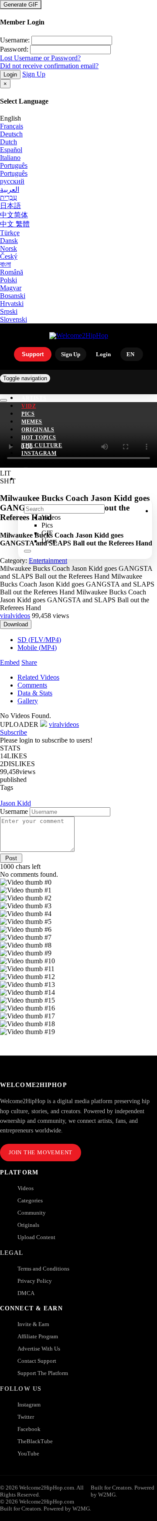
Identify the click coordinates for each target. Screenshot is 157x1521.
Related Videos (38, 677)
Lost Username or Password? (40, 58)
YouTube (28, 1453)
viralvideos (15, 615)
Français (11, 126)
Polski (8, 280)
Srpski (8, 311)
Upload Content (36, 1237)
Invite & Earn (33, 1324)
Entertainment (48, 560)
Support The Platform (42, 1373)
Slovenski (13, 319)
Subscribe (13, 732)
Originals (28, 1225)
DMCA (25, 1293)
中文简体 (14, 215)
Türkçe (10, 232)
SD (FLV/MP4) (39, 639)
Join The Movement (40, 1152)
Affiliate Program (37, 1336)
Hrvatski (12, 303)
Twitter (25, 1416)
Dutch (8, 142)
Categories (30, 1200)
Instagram (38, 453)
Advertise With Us (38, 1348)
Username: (15, 40)
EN (130, 354)
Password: (14, 49)
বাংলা (5, 264)
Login (10, 74)
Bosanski (12, 295)
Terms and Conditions (43, 1268)
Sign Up (33, 74)
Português (13, 165)
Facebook (29, 1429)
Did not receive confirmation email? (49, 65)
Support (33, 354)
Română (11, 272)
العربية (9, 189)
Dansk (9, 240)
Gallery (27, 701)
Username (14, 811)
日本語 (10, 205)
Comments (32, 685)
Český (8, 256)
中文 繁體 (15, 224)
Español (11, 149)
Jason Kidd (15, 803)
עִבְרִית (8, 197)
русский (12, 181)
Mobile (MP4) (37, 647)
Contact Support (36, 1361)
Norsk (8, 248)
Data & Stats (34, 693)
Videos (25, 1188)
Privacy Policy (34, 1281)
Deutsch (11, 134)
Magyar (10, 288)
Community (31, 1212)
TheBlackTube (35, 1441)
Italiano (10, 157)
